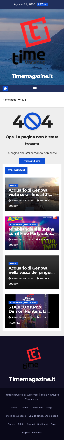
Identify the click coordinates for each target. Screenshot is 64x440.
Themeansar (32, 399)
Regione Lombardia (32, 432)
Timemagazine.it (32, 76)
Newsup (52, 394)
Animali (13, 186)
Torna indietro (32, 161)
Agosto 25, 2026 (23, 200)
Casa (53, 424)
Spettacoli (42, 424)
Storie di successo (16, 415)
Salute (21, 424)
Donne (11, 424)
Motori (14, 407)
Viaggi (49, 407)
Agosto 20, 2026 (23, 278)
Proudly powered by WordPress (22, 394)
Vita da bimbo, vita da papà (23, 225)
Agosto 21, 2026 (23, 239)
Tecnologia (37, 407)
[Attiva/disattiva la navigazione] (34, 88)
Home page (9, 99)
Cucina (25, 407)
